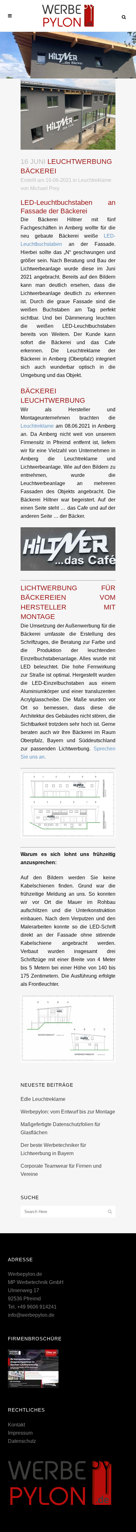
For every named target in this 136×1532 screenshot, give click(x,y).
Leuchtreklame (94, 180)
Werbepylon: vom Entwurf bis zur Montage (68, 1111)
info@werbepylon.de (31, 1315)
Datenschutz (22, 1441)
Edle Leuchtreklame (43, 1099)
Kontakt (16, 1424)
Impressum (20, 1433)
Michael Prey (44, 188)
